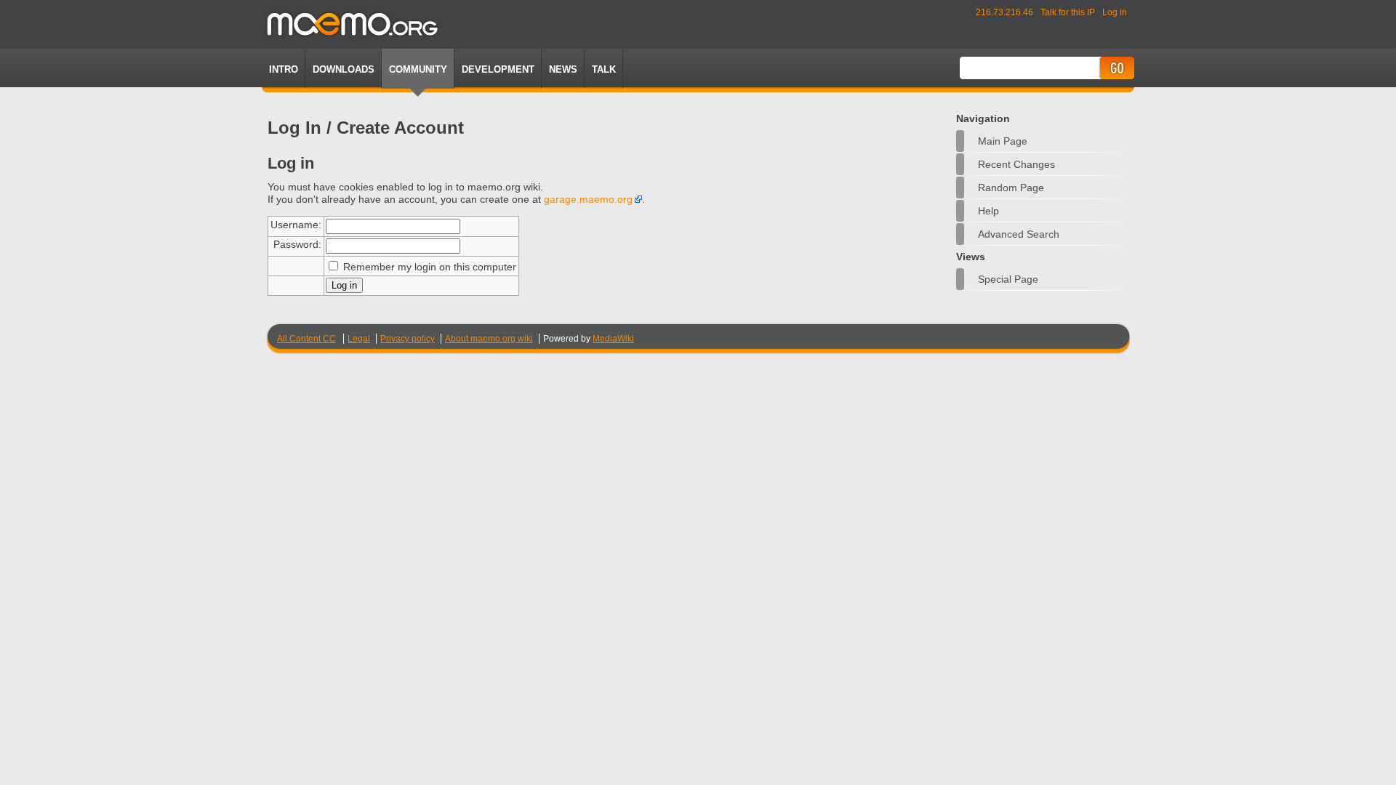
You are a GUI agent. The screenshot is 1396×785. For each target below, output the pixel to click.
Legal (359, 339)
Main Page (1002, 141)
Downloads (343, 69)
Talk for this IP (1067, 12)
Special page (1008, 279)
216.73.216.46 (1004, 12)
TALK (604, 69)
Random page (1011, 187)
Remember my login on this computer (429, 267)
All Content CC (306, 339)
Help (988, 211)
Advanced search (1018, 234)
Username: (295, 224)
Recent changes (1016, 164)
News (563, 69)
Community (418, 69)
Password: (297, 244)
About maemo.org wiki (489, 339)
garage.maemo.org (588, 199)
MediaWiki (613, 339)
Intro (283, 69)
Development (498, 69)
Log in (1114, 12)
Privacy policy (407, 339)
